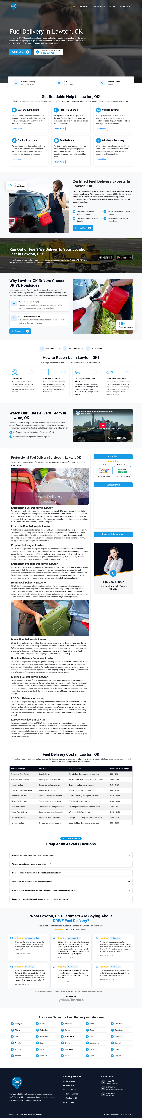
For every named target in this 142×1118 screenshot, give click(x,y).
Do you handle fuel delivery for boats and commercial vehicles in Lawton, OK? (45, 890)
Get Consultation (18, 331)
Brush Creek (69, 1049)
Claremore (93, 1049)
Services (124, 7)
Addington (18, 1024)
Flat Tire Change (69, 110)
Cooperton (118, 1036)
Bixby (42, 1049)
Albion (17, 1036)
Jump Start (70, 1085)
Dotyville (118, 1056)
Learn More (17, 129)
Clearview (118, 1024)
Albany (17, 1030)
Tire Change (71, 1081)
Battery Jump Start (28, 110)
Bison (42, 1043)
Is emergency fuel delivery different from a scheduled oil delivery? (40, 899)
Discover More (80, 228)
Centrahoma (94, 1043)
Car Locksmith (71, 1098)
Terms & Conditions (111, 1114)
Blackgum (68, 1024)
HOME (73, 7)
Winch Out (70, 1102)
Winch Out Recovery (113, 140)
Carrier (92, 1030)
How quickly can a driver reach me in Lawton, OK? (33, 855)
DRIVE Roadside (21, 1114)
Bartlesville (44, 1036)
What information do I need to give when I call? (31, 864)
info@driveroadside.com (114, 1089)
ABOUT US (84, 7)
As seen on (71, 996)
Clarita (92, 1056)
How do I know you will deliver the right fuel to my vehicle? (36, 873)
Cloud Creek (119, 1030)
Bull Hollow (68, 1056)
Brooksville (68, 1043)
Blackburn (43, 1056)
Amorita (18, 1043)
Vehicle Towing (110, 110)
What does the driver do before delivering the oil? (33, 882)
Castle (92, 1036)
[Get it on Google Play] (124, 257)
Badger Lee (44, 1030)
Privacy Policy (127, 1114)
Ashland (18, 1056)
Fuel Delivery (67, 140)
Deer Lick (118, 1043)
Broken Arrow (70, 1036)
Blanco (67, 1030)
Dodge (117, 1049)
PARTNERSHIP (99, 7)
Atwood (42, 1024)
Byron (92, 1024)
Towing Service (72, 1094)
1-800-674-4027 (76, 260)
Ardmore (18, 1049)
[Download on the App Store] (106, 257)
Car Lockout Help (27, 140)
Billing (112, 7)
